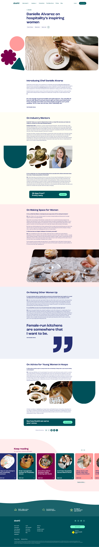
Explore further (80, 482)
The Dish (29, 9)
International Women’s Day (64, 84)
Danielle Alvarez (43, 87)
